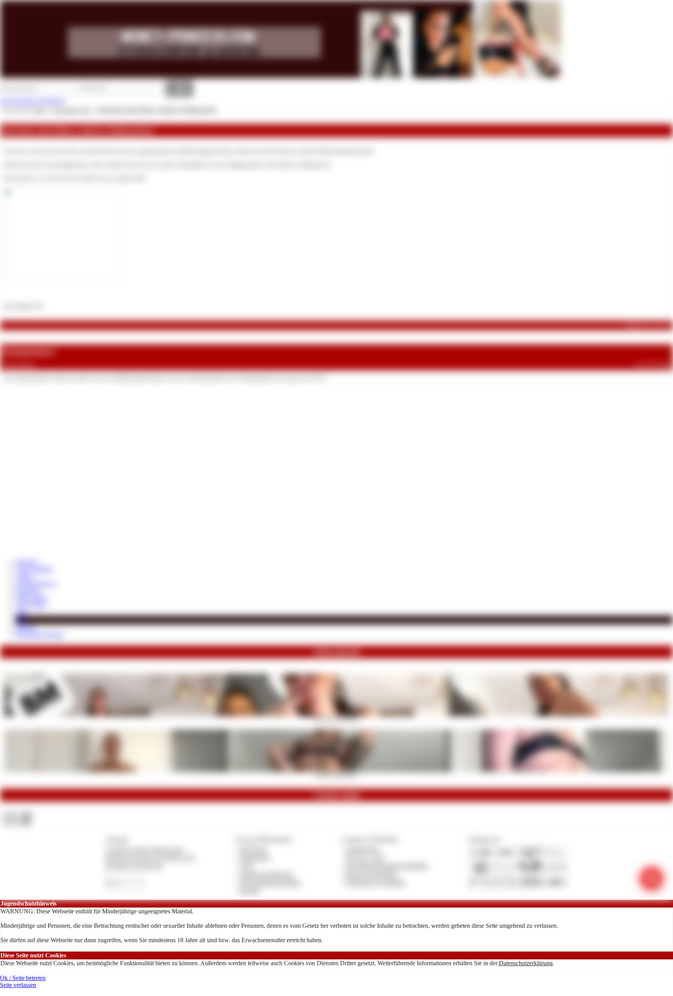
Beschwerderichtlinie (372, 874)
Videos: (17, 814)
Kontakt (250, 890)
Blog (22, 619)
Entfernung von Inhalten (376, 882)
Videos (24, 576)
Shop (22, 612)
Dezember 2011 (72, 110)
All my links (31, 604)
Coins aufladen (34, 569)
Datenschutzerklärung (526, 963)
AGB (246, 865)
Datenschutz (255, 857)
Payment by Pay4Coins (134, 865)
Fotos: (17, 821)
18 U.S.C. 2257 (365, 857)
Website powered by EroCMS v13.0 (150, 857)
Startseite (27, 562)
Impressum (253, 849)
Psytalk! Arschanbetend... (336, 774)
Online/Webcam (35, 583)
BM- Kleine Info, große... (337, 718)
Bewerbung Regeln (39, 634)
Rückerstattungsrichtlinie (270, 882)
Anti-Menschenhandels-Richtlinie (386, 865)
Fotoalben (28, 590)
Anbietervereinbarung (266, 874)
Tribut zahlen (32, 597)
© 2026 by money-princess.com (144, 849)
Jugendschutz (362, 849)
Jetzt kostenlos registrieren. (33, 100)
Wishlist (25, 627)
